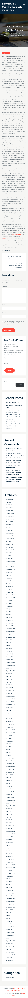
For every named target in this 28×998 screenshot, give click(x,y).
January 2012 (9, 929)
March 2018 (9, 721)
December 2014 (10, 831)
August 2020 (9, 640)
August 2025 (9, 522)
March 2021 (9, 620)
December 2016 (10, 763)
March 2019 (9, 687)
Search (6, 381)
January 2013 (9, 896)
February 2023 (10, 555)
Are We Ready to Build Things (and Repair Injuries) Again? (13, 472)
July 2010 (8, 949)
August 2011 (9, 943)
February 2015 (10, 825)
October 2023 (10, 550)
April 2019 (9, 685)
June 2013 (9, 881)
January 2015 (9, 828)
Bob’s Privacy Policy (16, 990)
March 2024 (9, 544)
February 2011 (10, 946)
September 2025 (10, 519)
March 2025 (9, 524)
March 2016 (9, 789)
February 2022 (10, 589)
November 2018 (10, 699)
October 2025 (10, 516)
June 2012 (9, 915)
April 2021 (9, 617)
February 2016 (10, 791)
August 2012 (9, 910)
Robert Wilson (7, 250)
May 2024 (8, 541)
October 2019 (10, 668)
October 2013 (10, 870)
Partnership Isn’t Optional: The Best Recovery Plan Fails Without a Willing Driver (14, 412)
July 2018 (8, 710)
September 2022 (10, 569)
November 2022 (10, 564)
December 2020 (10, 628)
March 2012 (9, 924)
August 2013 (9, 876)
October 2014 (10, 836)
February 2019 (10, 690)
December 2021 (10, 595)
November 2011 (10, 935)
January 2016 (9, 794)
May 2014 (8, 851)
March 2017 (9, 755)
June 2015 (9, 814)
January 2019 (9, 693)
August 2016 (9, 775)
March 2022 (9, 586)
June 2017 (8, 747)
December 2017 (10, 730)
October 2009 (10, 957)
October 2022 (10, 567)
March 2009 (9, 960)
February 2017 (10, 758)
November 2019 (10, 665)
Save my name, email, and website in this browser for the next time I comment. (14, 323)
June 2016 (9, 780)
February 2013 (10, 893)
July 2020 (8, 642)
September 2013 (10, 873)
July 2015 (8, 811)
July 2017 (8, 744)
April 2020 (9, 651)
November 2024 (10, 536)
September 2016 (10, 772)
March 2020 (9, 654)
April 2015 (9, 820)
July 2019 (8, 676)
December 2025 (10, 513)
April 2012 (9, 921)
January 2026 (9, 510)
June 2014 (9, 848)
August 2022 (9, 572)
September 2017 (10, 738)
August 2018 (9, 707)
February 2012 (10, 926)
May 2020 (9, 648)
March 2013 (9, 890)
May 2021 (8, 614)
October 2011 (9, 938)
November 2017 (10, 732)
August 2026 (9, 499)
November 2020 (10, 631)
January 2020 (10, 659)
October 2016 (10, 769)
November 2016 (10, 766)
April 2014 (9, 853)
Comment (5, 286)
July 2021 (8, 609)
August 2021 (9, 606)
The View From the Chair (13, 402)
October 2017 (9, 735)
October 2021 (10, 600)
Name (4, 304)
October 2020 (10, 634)
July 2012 (8, 912)
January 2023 (9, 558)
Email (4, 313)
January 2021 (9, 626)
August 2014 (9, 842)
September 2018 (10, 704)
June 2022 (9, 578)
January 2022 (9, 592)
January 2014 (9, 862)
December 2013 (10, 865)
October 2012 (10, 904)
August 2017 (9, 741)
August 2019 (9, 673)
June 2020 (9, 645)
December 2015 (10, 797)
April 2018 (9, 718)
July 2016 (8, 777)
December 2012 (10, 898)
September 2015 (10, 806)
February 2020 (10, 657)
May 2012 (8, 918)
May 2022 (8, 581)
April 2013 (9, 887)
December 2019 (10, 662)
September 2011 (10, 941)
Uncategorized (10, 977)
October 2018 (10, 702)
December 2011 (10, 932)
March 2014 (9, 856)
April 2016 (9, 786)
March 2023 (9, 552)
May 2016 (8, 783)
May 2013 (8, 884)
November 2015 (10, 800)
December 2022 (10, 561)
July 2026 (8, 502)
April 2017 (8, 752)
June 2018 (9, 713)
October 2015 (10, 803)
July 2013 (8, 879)
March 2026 (9, 507)
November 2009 (10, 955)
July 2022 (8, 575)
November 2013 (10, 867)
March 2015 (9, 822)
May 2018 (8, 716)
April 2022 (9, 583)
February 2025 (10, 527)
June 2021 (9, 612)
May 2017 (8, 749)
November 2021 (10, 597)
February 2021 (10, 623)
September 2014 (10, 839)
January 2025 (9, 530)
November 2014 (10, 834)
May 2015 (8, 817)
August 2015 (9, 808)
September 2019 (10, 671)
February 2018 (10, 724)
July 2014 (8, 845)
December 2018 (10, 696)
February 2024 (10, 547)
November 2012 (10, 901)
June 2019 (9, 679)
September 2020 (10, 637)
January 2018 (9, 727)
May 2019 (8, 682)
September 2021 (10, 603)
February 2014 (10, 859)
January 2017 (9, 761)
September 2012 (10, 907)
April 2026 (9, 505)
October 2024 (10, 538)
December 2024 (10, 533)
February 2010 (10, 952)
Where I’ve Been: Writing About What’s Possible (14, 465)
